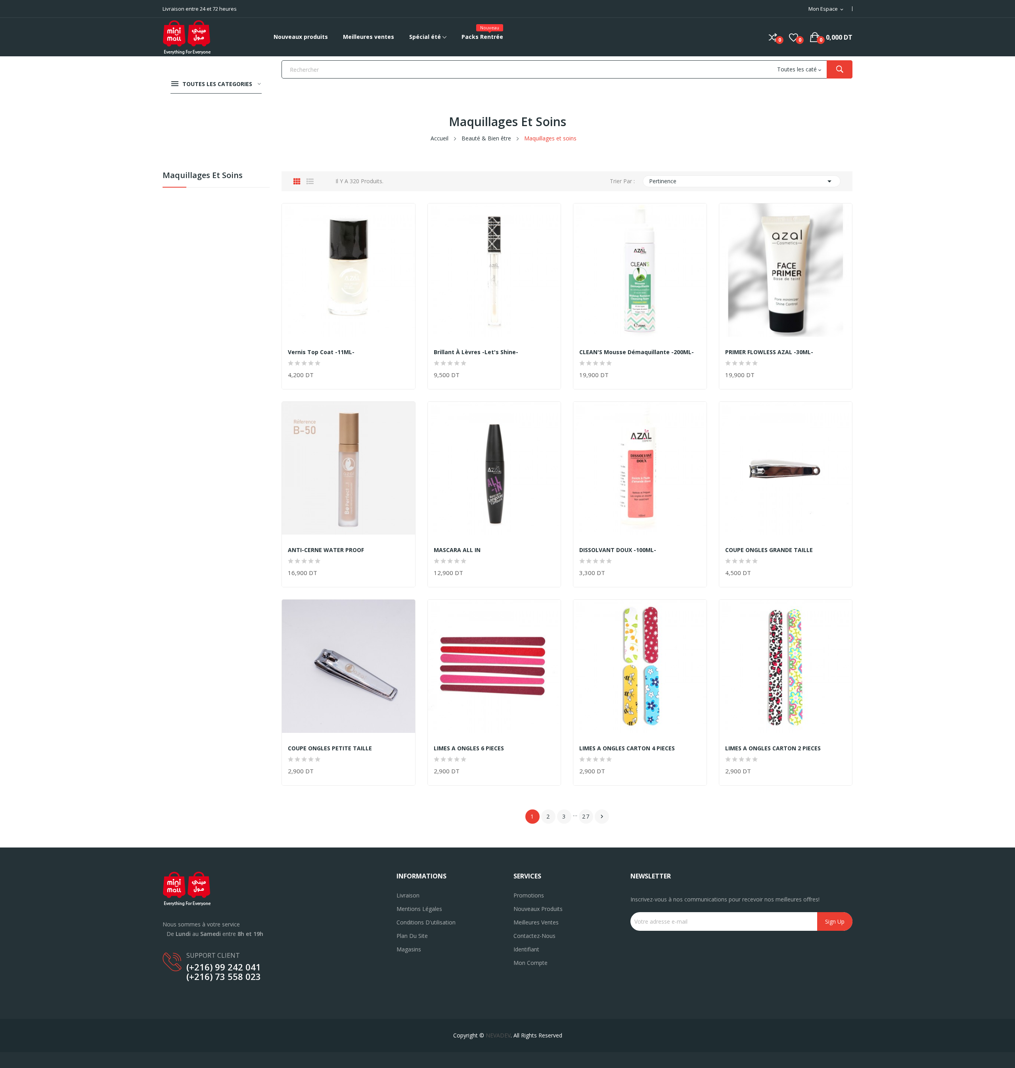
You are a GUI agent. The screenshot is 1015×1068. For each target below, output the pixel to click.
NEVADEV (498, 1035)
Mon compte (530, 962)
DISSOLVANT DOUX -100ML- (617, 550)
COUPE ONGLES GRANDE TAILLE (769, 550)
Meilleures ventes (536, 922)
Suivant (601, 816)
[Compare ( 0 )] (773, 37)
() (793, 37)
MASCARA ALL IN (457, 550)
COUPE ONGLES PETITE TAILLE (330, 748)
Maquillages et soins (203, 175)
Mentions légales (419, 909)
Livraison (407, 895)
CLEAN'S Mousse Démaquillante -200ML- (636, 352)
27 (586, 816)
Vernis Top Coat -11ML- (321, 352)
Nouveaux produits (538, 909)
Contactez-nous (534, 936)
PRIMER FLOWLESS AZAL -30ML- (769, 352)
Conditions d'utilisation (426, 922)
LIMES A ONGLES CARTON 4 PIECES (627, 748)
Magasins (408, 949)
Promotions (528, 895)
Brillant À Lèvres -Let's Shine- (476, 352)
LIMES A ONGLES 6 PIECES (469, 748)
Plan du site (412, 936)
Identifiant (526, 949)
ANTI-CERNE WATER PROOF (326, 550)
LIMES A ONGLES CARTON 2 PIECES (773, 748)
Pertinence (741, 181)
